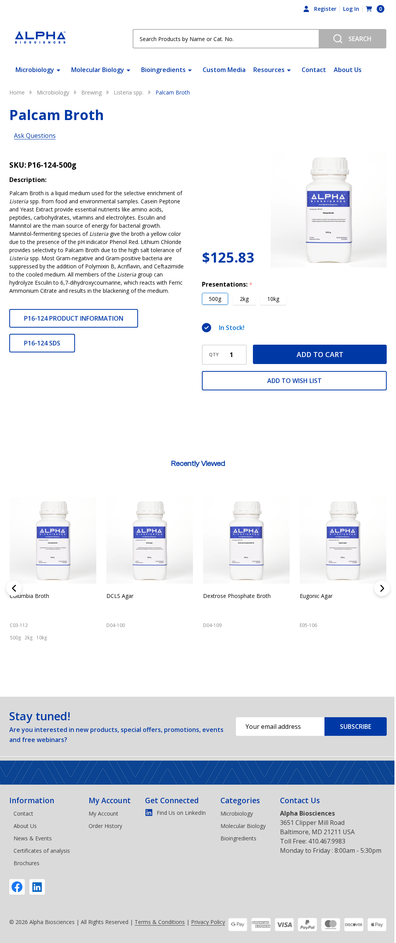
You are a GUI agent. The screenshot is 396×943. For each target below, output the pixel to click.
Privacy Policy (208, 922)
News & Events (33, 838)
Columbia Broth (29, 595)
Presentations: (227, 284)
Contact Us (300, 800)
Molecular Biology (97, 69)
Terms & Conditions (160, 922)
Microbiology (34, 69)
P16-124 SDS (42, 343)
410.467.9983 (326, 841)
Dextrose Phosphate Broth (237, 595)
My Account (110, 800)
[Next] (382, 588)
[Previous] (14, 588)
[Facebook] (17, 887)
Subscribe (355, 726)
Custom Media (224, 69)
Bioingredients (163, 69)
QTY (214, 354)
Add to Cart (320, 354)
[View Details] (17, 671)
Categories (240, 800)
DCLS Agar (119, 595)
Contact (314, 69)
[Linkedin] (37, 887)
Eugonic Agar (316, 595)
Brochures (26, 863)
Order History (105, 826)
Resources (269, 69)
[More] (58, 70)
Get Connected (172, 800)
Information (31, 800)
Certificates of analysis (42, 850)
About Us (348, 69)
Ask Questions (35, 135)
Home (17, 92)
